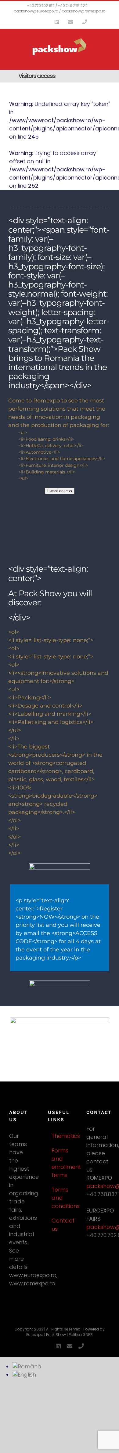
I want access (59, 491)
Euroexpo (34, 1334)
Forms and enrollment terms (60, 1163)
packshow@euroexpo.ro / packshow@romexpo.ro (60, 11)
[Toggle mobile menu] (107, 58)
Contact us (60, 1225)
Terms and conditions (60, 1198)
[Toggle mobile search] (96, 58)
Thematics (60, 1136)
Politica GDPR (81, 1334)
